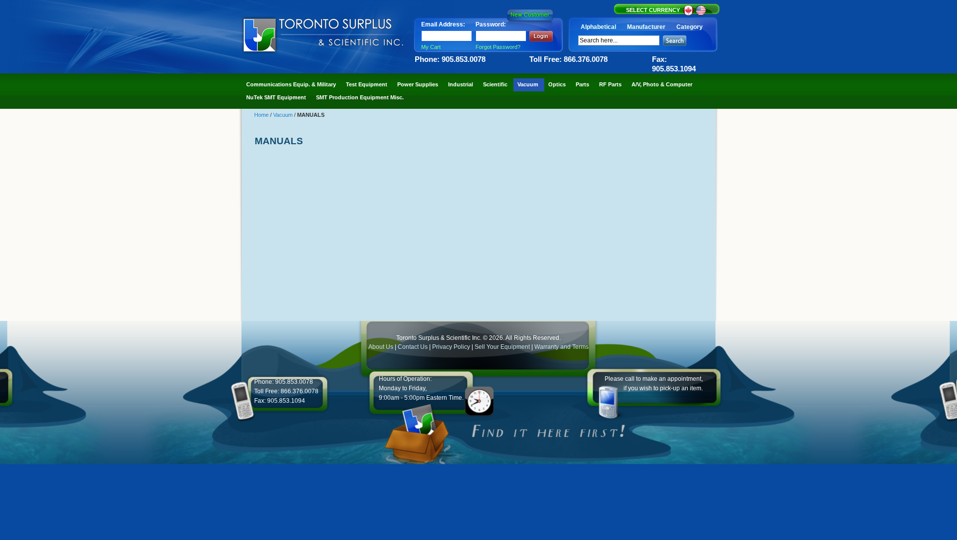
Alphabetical (598, 26)
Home (262, 115)
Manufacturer (646, 26)
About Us (380, 346)
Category (689, 26)
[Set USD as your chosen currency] (700, 14)
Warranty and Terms (561, 346)
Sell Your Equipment (503, 346)
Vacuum (283, 115)
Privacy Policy (451, 346)
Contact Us (413, 346)
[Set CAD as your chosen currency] (689, 14)
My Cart (431, 47)
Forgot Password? (498, 47)
